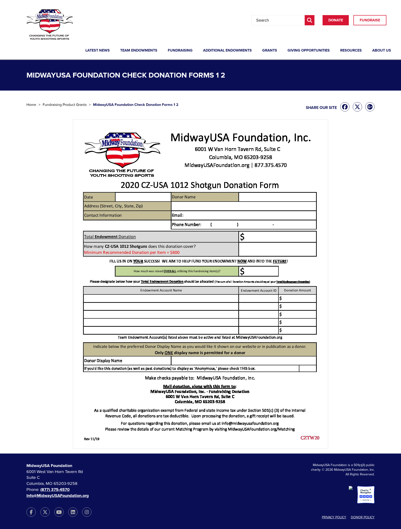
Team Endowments (138, 51)
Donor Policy (363, 517)
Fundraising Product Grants (65, 104)
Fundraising (180, 51)
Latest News (97, 51)
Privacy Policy (334, 517)
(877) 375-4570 (55, 489)
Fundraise (370, 20)
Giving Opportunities (309, 51)
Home (31, 104)
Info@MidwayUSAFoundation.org (57, 495)
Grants (269, 51)
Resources (351, 51)
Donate (335, 20)
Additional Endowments (227, 51)
